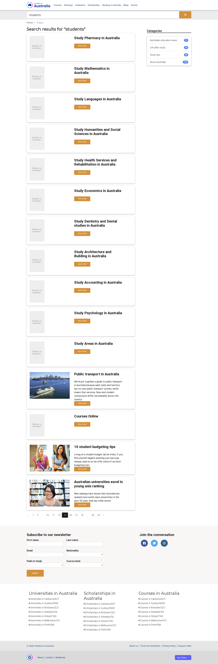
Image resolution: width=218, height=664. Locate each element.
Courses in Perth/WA (150, 624)
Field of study (34, 561)
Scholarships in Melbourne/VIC (100, 625)
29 (98, 515)
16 (47, 515)
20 (71, 515)
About (40, 657)
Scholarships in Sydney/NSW (100, 608)
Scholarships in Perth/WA (98, 629)
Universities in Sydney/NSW (44, 603)
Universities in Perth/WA (42, 624)
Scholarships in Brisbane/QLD (100, 612)
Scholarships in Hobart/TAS (99, 620)
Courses (58, 5)
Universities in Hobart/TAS (43, 616)
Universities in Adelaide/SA (43, 611)
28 (93, 515)
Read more (82, 46)
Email (30, 550)
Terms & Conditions (150, 645)
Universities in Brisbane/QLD (44, 607)
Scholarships (94, 5)
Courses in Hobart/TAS (151, 616)
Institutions (80, 5)
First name (33, 539)
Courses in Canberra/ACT (153, 598)
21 (76, 515)
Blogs (126, 5)
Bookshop (60, 657)
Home (30, 22)
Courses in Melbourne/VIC (153, 620)
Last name (72, 539)
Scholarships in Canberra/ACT (100, 603)
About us (133, 645)
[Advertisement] (169, 86)
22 (82, 515)
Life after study (157, 47)
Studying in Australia (111, 5)
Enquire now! (184, 645)
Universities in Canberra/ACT (44, 598)
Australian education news (163, 40)
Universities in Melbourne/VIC (45, 620)
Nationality (72, 550)
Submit (35, 573)
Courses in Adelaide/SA (152, 611)
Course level (73, 561)
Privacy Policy (169, 645)
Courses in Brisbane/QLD (152, 607)
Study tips (155, 54)
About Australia (158, 62)
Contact (49, 657)
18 (59, 515)
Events (134, 5)
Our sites (181, 657)
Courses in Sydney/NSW (152, 603)
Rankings (68, 5)
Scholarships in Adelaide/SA (99, 616)
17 (53, 515)
